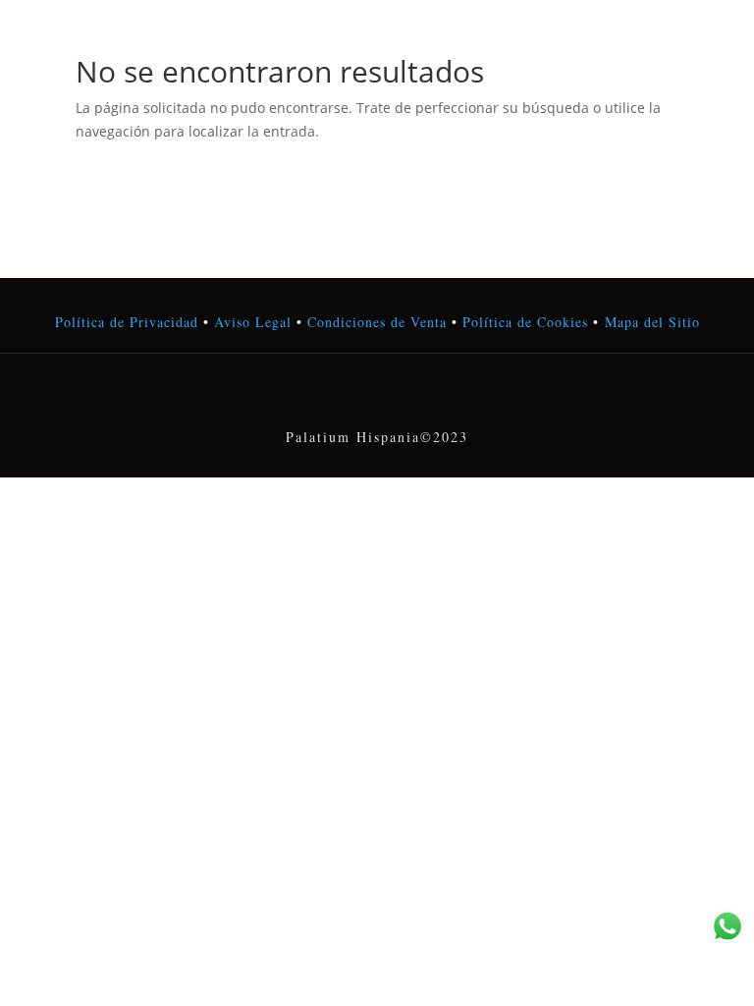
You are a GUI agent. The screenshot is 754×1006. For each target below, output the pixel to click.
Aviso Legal (252, 321)
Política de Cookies (523, 321)
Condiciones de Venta (377, 321)
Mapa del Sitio (652, 321)
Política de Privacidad (126, 321)
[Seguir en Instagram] (377, 395)
